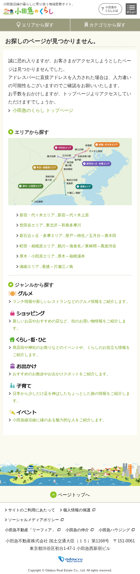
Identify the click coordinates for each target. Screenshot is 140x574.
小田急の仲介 (77, 530)
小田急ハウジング (114, 530)
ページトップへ (74, 494)
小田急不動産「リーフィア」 (30, 530)
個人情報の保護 (77, 510)
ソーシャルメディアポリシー (33, 520)
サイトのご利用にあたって (31, 510)
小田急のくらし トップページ (43, 110)
